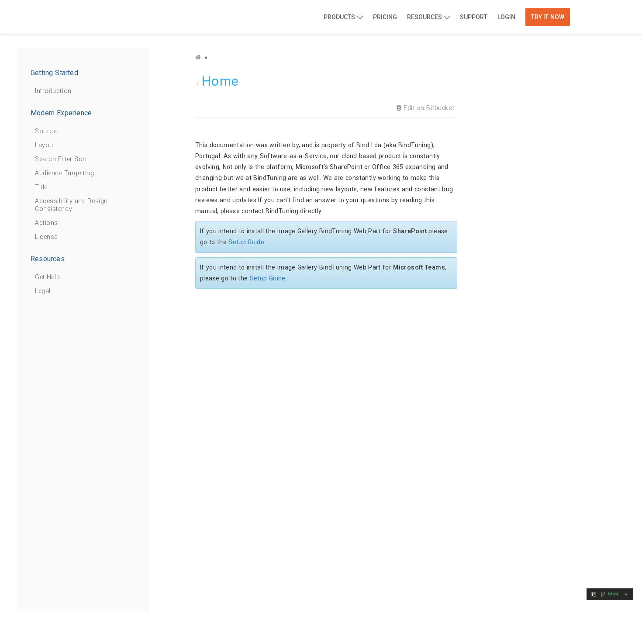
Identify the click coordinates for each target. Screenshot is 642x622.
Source (45, 131)
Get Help (47, 276)
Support (473, 17)
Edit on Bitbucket (428, 108)
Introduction (53, 90)
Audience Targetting (64, 172)
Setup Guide (246, 241)
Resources (424, 17)
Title (41, 186)
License (46, 236)
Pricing (385, 17)
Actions (46, 222)
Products (339, 17)
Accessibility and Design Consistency (71, 204)
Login (506, 17)
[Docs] (199, 57)
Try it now (547, 17)
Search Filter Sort (61, 159)
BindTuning (115, 18)
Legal (43, 290)
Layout (45, 145)
